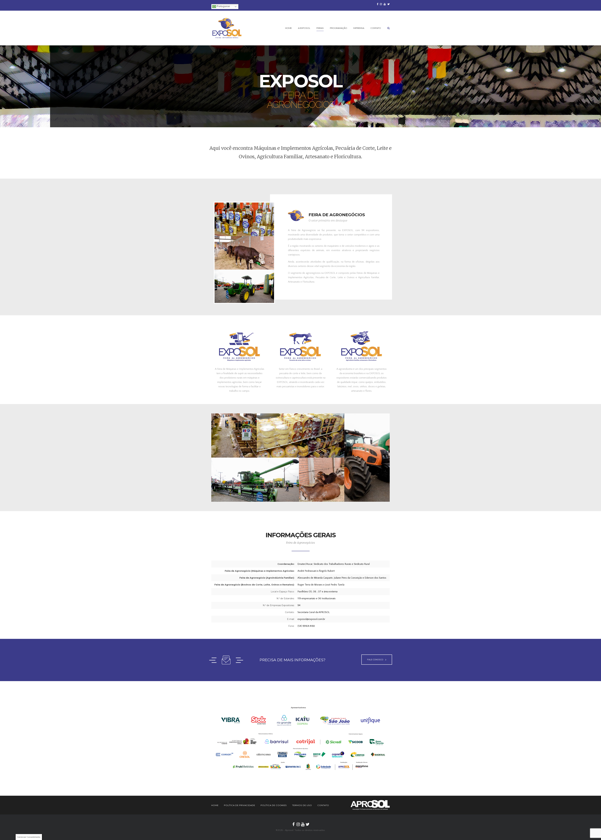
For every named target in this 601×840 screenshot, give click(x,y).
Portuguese (223, 6)
